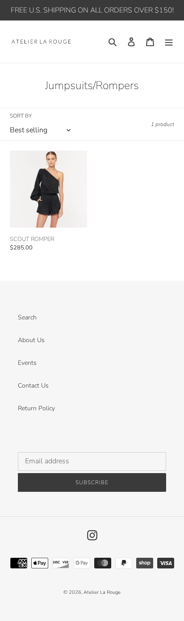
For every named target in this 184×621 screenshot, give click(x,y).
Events (27, 363)
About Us (31, 340)
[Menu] (168, 42)
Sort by (21, 115)
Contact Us (33, 385)
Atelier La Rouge (102, 592)
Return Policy (36, 408)
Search (27, 317)
